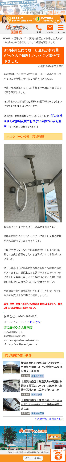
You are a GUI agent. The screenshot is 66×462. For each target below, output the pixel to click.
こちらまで (34, 322)
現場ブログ (20, 38)
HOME (6, 38)
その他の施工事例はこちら (49, 419)
